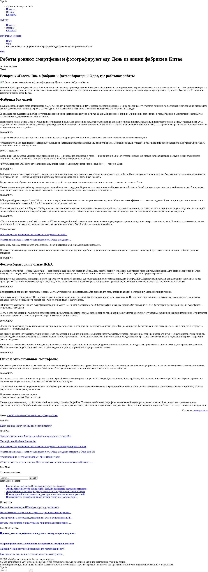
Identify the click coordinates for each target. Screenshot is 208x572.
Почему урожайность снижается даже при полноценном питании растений (45, 494)
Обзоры (10, 12)
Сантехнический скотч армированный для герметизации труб (32, 548)
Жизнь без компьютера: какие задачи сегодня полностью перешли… (35, 512)
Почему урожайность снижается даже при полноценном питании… (35, 523)
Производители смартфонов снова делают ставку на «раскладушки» (41, 497)
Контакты (11, 14)
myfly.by (4, 20)
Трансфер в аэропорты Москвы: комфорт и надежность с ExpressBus (35, 436)
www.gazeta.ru (200, 410)
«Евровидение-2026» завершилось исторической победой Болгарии (37, 543)
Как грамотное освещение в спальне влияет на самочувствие (31, 554)
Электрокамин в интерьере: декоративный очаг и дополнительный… (36, 517)
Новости (10, 9)
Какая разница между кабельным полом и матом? (26, 425)
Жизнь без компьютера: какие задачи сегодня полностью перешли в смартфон (46, 488)
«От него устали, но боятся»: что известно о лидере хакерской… (33, 234)
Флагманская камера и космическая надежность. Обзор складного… (35, 239)
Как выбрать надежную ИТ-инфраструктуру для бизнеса (35, 486)
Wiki (2, 51)
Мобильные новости (10, 35)
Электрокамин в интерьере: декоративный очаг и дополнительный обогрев (45, 491)
